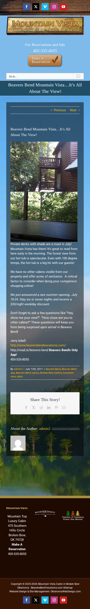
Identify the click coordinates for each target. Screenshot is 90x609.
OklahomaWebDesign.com (66, 591)
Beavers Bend (53, 369)
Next (73, 110)
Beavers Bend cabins (27, 372)
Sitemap (68, 587)
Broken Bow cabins (51, 372)
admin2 (18, 369)
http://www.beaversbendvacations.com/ (38, 345)
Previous (60, 110)
